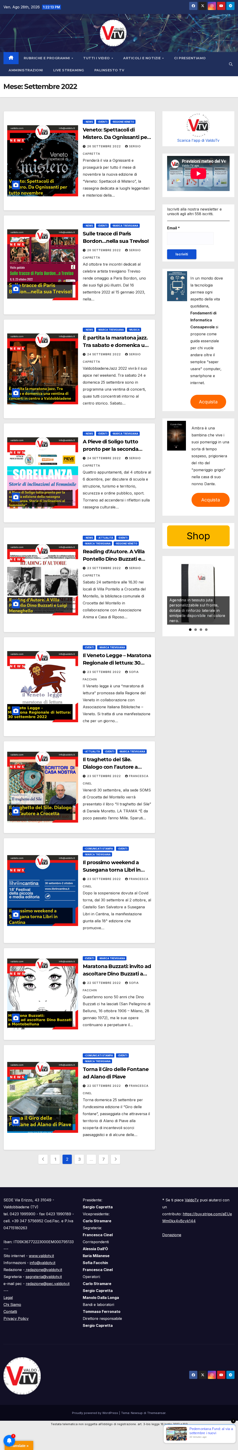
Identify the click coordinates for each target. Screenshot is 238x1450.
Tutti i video (97, 58)
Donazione (171, 1234)
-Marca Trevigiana (125, 225)
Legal (8, 1297)
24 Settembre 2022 (104, 354)
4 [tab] (206, 629)
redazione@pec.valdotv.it (47, 1283)
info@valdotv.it (42, 1262)
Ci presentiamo (190, 58)
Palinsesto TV (109, 70)
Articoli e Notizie (142, 58)
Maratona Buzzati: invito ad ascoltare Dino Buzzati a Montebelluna (117, 973)
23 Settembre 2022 (104, 568)
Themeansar (156, 1413)
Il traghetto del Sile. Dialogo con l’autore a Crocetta (110, 767)
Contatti (10, 1311)
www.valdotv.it (41, 1255)
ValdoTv (192, 1200)
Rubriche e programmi (47, 58)
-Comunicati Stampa (98, 848)
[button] (231, 64)
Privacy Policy (16, 1318)
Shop (198, 536)
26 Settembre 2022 (104, 146)
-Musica (134, 329)
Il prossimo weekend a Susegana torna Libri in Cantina (112, 869)
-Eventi (102, 121)
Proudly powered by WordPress (95, 1413)
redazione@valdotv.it (43, 1269)
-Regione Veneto (123, 121)
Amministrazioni (26, 70)
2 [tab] (195, 629)
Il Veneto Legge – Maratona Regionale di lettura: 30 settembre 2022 (117, 662)
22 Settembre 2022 (104, 983)
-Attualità (105, 537)
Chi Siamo (12, 1304)
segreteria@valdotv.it (44, 1276)
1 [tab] (190, 629)
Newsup (137, 1413)
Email (173, 228)
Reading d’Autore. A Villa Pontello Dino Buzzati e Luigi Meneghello (114, 559)
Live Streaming (68, 70)
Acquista (208, 402)
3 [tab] (201, 629)
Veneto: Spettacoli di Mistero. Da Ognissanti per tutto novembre (116, 137)
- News (88, 121)
